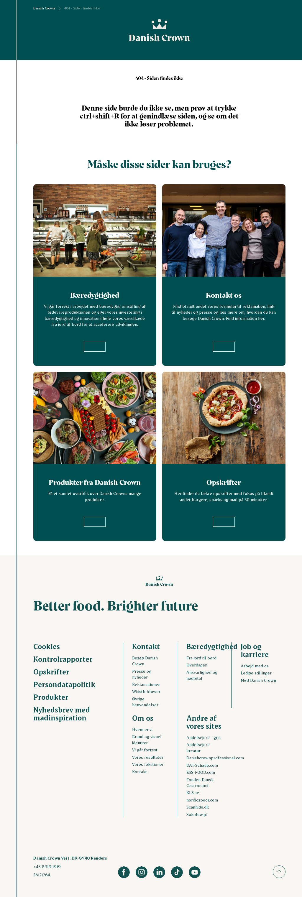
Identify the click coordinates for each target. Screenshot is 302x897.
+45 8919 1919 (47, 866)
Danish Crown (44, 8)
